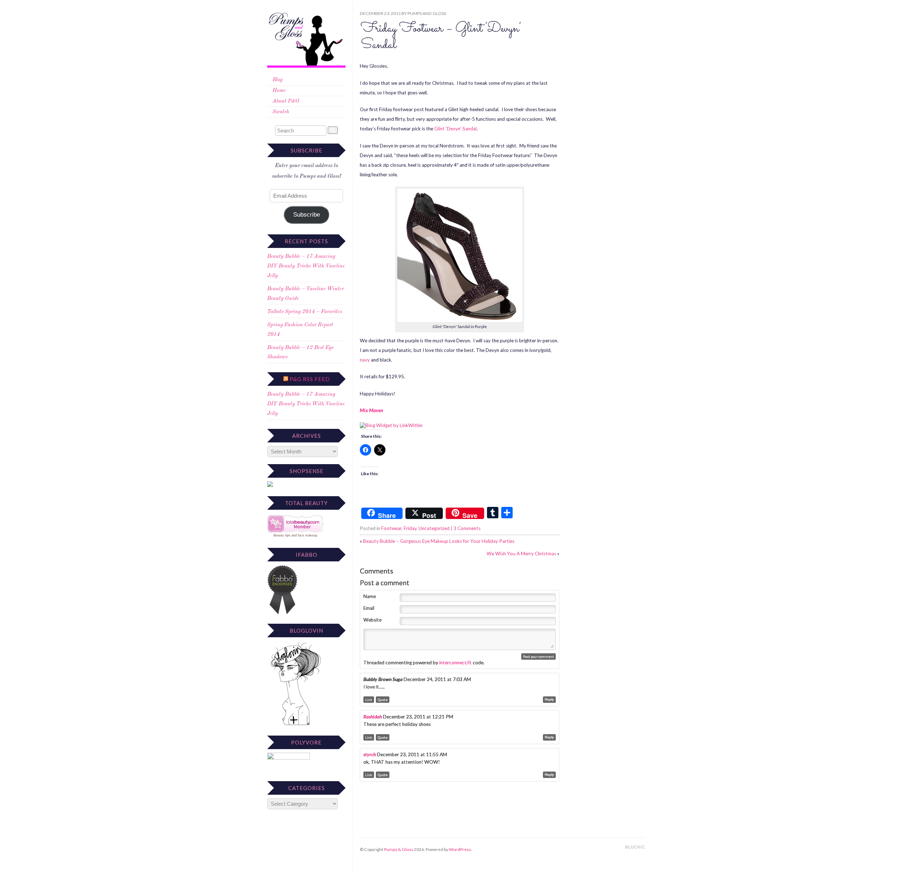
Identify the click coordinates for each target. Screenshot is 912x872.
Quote (383, 699)
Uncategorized (434, 528)
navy (365, 360)
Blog (278, 80)
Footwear (391, 528)
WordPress (460, 849)
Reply (549, 699)
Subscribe (306, 214)
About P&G (286, 101)
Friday (410, 528)
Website (372, 620)
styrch (369, 754)
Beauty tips (282, 535)
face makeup (307, 535)
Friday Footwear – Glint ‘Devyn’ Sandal (441, 37)
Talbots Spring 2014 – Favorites (304, 312)
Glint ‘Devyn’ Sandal (455, 128)
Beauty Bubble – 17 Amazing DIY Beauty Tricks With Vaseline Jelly (306, 266)
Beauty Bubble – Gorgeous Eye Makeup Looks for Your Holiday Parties (438, 541)
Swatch (281, 112)
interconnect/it (455, 662)
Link (368, 699)
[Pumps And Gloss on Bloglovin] (295, 725)
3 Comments (467, 528)
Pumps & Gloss (398, 849)
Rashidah (372, 717)
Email (368, 608)
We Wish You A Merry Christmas (521, 553)
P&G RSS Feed (310, 379)
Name (369, 596)
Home (279, 90)
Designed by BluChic (635, 847)
